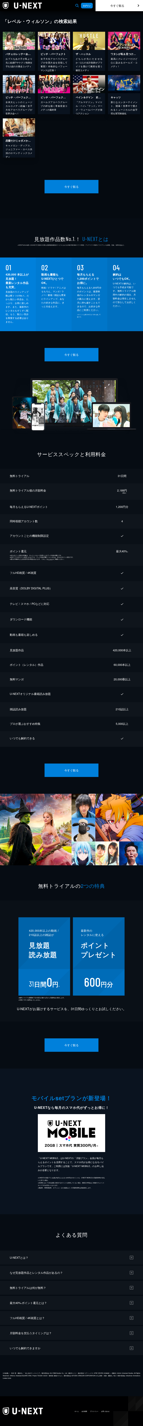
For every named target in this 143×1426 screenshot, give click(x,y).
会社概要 (84, 1411)
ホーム (77, 1411)
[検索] (77, 5)
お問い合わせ (105, 1411)
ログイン (87, 5)
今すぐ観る (117, 5)
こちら (50, 559)
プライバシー (94, 1411)
